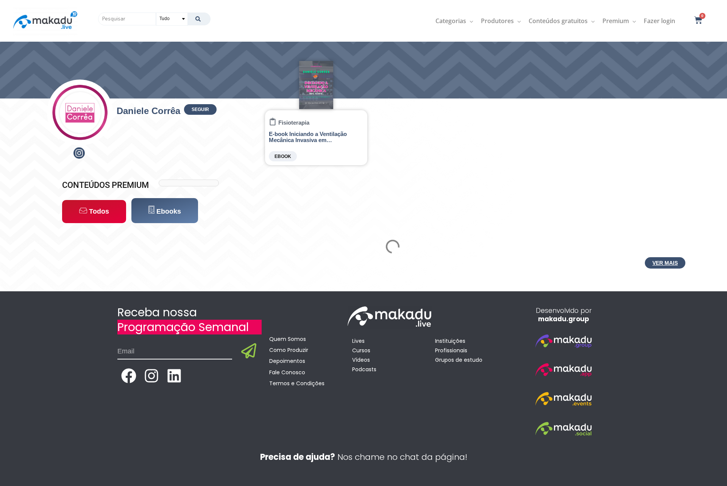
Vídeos (361, 360)
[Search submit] (199, 19)
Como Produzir (288, 350)
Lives (358, 341)
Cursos (361, 350)
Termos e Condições (296, 383)
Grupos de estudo (458, 360)
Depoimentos (287, 361)
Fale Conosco (287, 372)
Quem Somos (287, 339)
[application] (469, 21)
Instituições (450, 341)
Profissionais (451, 350)
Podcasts (364, 369)
